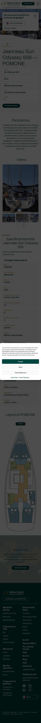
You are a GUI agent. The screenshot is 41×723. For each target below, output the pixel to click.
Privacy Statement (24, 377)
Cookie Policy (14, 377)
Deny (20, 367)
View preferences (20, 372)
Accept (20, 361)
